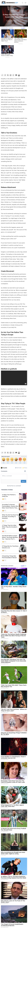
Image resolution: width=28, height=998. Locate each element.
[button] (25, 3)
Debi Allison (10, 20)
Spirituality (14, 10)
